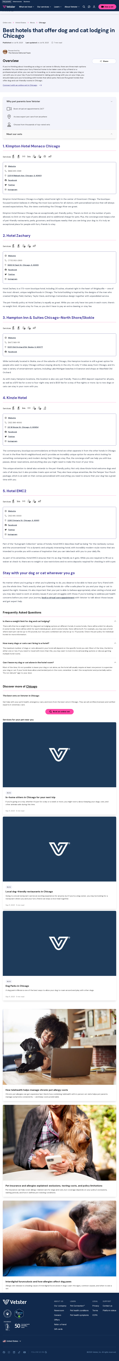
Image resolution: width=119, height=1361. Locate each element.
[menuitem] (27, 6)
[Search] (84, 6)
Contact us (107, 1306)
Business (27, 1)
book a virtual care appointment (58, 597)
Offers (57, 1320)
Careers (57, 1315)
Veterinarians (17, 1)
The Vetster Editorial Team (19, 53)
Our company (60, 1306)
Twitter (11, 185)
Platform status (109, 1310)
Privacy (95, 1306)
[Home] (9, 7)
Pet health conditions (79, 1310)
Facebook (12, 180)
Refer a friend (60, 1324)
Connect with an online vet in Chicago (20, 85)
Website (12, 166)
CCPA (95, 1315)
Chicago (31, 686)
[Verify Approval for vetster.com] (19, 1313)
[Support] (89, 6)
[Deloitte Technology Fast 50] (22, 1325)
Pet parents (7, 1)
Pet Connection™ (77, 1306)
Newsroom (59, 1310)
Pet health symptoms (79, 1315)
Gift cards (58, 1329)
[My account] (94, 6)
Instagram (12, 189)
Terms (95, 1310)
